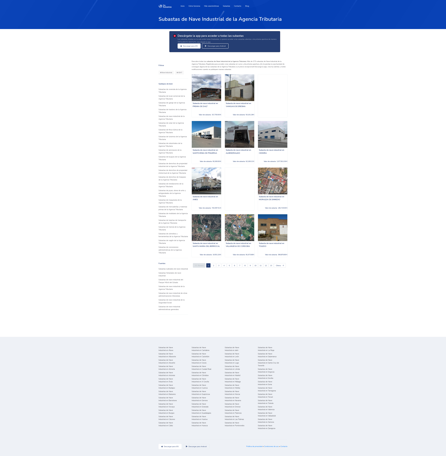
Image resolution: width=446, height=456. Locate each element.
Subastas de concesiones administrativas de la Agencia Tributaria (170, 250)
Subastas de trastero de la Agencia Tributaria (172, 110)
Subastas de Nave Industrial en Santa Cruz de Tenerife (268, 363)
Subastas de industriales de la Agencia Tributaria (170, 144)
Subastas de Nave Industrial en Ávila (166, 380)
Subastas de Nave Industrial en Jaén (232, 348)
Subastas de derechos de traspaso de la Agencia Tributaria (172, 178)
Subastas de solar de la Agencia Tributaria (171, 124)
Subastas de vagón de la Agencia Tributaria (172, 241)
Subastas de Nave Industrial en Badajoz (167, 386)
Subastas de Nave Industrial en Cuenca (200, 386)
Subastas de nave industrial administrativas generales (169, 308)
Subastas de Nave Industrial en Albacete (167, 355)
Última (278, 265)
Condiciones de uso (271, 446)
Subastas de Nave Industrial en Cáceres (167, 417)
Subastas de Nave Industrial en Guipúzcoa (201, 392)
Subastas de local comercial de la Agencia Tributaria (172, 97)
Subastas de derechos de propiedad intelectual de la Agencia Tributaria (173, 171)
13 (271, 265)
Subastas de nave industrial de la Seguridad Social (172, 301)
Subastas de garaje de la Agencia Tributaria (172, 104)
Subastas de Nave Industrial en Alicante (167, 361)
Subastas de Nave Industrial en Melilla (232, 386)
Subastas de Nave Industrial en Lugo (232, 361)
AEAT (180, 73)
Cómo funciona (194, 6)
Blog (247, 6)
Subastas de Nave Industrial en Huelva (199, 417)
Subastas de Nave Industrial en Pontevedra (234, 424)
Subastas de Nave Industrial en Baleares (167, 392)
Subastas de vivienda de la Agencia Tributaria (173, 90)
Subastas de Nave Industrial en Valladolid (267, 414)
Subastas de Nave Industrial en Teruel (265, 395)
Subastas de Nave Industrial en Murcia (232, 392)
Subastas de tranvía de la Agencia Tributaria (172, 228)
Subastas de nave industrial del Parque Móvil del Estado (171, 281)
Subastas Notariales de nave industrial (170, 274)
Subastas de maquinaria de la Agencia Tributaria (170, 201)
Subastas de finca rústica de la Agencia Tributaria (170, 131)
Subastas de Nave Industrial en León (232, 355)
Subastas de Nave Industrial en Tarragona (267, 389)
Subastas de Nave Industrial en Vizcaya (167, 405)
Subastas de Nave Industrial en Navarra (233, 399)
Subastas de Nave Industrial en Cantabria (200, 348)
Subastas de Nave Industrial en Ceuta (199, 361)
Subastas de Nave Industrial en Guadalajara (201, 411)
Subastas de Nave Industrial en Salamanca (267, 355)
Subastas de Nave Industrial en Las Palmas (234, 417)
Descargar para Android (216, 46)
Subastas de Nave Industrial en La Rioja (266, 348)
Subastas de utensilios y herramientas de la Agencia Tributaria (173, 235)
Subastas (226, 6)
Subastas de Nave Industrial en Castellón (200, 355)
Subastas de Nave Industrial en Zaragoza (266, 427)
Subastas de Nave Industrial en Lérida (232, 367)
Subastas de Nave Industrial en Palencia (233, 411)
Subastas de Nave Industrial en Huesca (200, 424)
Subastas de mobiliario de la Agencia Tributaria (173, 214)
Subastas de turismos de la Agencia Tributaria (173, 138)
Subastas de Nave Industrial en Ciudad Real (201, 367)
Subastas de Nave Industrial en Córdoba (200, 374)
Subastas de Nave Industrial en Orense (233, 405)
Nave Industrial (166, 73)
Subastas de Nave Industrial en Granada (200, 405)
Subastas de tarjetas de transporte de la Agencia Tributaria (172, 221)
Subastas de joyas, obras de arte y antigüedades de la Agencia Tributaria (172, 193)
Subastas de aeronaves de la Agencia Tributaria (170, 151)
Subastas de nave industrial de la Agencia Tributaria (172, 117)
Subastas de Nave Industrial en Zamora (266, 420)
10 (255, 265)
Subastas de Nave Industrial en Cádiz (166, 424)
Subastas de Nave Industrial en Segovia (266, 370)
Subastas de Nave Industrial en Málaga (233, 380)
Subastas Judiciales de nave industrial (173, 269)
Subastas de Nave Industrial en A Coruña (200, 380)
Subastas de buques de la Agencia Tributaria (172, 158)
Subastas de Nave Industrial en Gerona (200, 399)
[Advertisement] (272, 95)
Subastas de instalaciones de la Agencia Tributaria (171, 185)
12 (266, 265)
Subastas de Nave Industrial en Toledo (266, 401)
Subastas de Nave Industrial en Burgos (166, 411)
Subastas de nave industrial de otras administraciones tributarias (173, 294)
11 (261, 265)
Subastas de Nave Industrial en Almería (167, 367)
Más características (211, 6)
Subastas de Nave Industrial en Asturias (167, 374)
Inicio (183, 6)
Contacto (237, 6)
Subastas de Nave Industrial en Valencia (266, 408)
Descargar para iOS (190, 46)
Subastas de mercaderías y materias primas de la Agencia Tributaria (173, 208)
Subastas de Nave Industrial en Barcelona (168, 399)
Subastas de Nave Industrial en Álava (166, 348)
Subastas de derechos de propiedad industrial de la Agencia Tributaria (173, 164)
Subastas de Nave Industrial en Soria (265, 383)
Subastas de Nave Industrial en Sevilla (265, 376)
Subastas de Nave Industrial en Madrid (232, 374)
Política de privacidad (254, 446)
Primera (200, 265)
